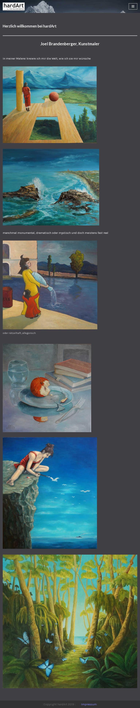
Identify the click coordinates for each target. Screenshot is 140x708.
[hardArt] (14, 6)
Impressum (89, 704)
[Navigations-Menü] (133, 6)
